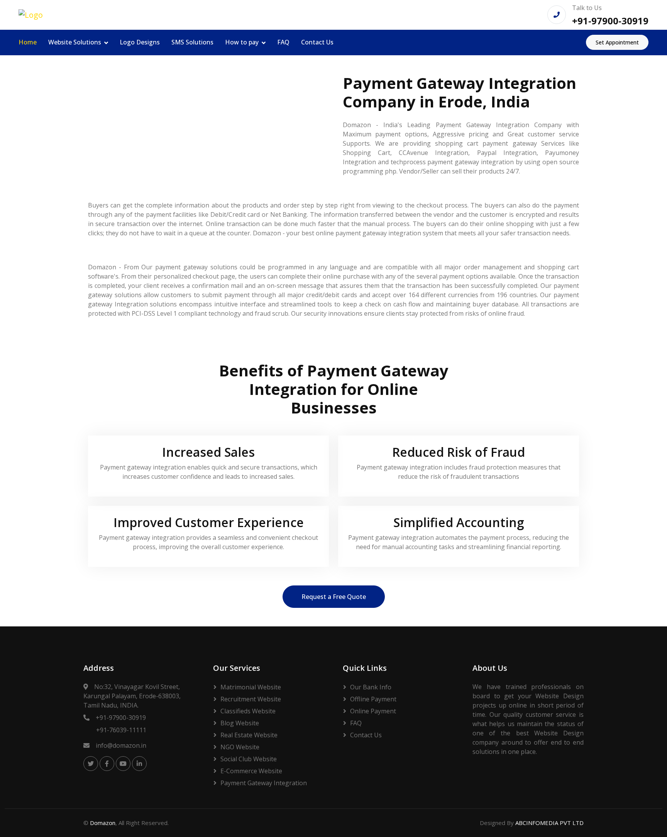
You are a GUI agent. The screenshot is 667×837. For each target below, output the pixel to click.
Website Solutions (74, 42)
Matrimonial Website (250, 687)
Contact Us (317, 42)
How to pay (242, 42)
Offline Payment (373, 699)
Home (28, 42)
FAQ (283, 42)
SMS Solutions (192, 42)
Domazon (102, 823)
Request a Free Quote (333, 596)
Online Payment (373, 711)
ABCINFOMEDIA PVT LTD (549, 823)
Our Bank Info (370, 687)
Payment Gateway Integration (263, 783)
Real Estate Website (249, 735)
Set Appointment (617, 42)
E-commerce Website (251, 771)
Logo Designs (140, 42)
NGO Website (239, 747)
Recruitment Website (250, 699)
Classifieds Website (248, 711)
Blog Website (239, 723)
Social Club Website (248, 759)
